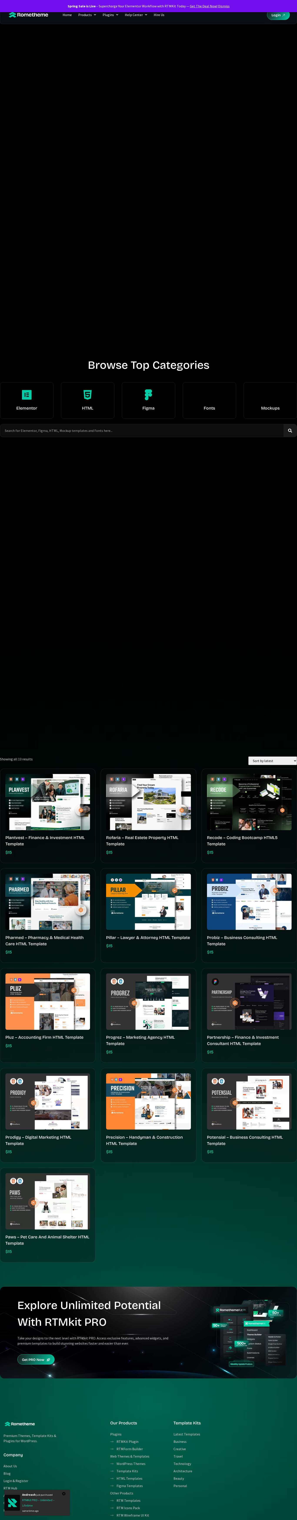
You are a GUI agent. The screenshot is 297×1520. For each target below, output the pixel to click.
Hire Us (159, 15)
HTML (87, 408)
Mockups (270, 408)
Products (85, 15)
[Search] (290, 430)
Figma (148, 408)
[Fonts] (209, 394)
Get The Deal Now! (203, 6)
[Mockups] (270, 394)
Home (67, 15)
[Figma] (148, 394)
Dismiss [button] (224, 6)
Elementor (26, 408)
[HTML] (87, 394)
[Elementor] (26, 394)
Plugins (108, 15)
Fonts (209, 408)
